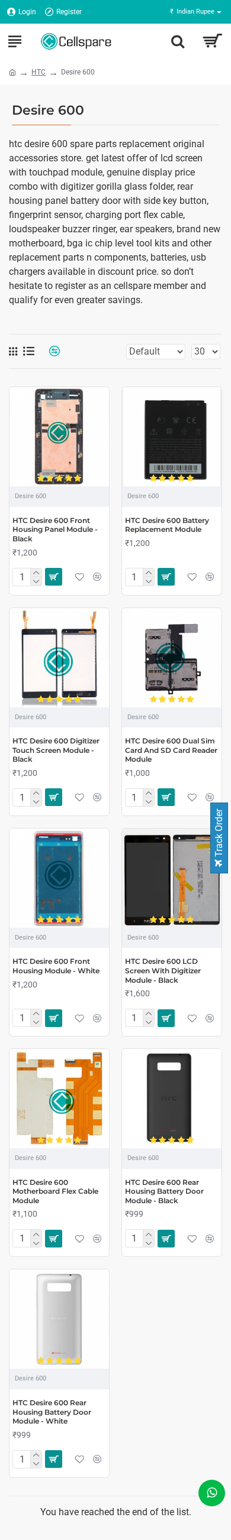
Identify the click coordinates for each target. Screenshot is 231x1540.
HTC (38, 72)
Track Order (218, 834)
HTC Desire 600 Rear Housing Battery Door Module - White (51, 1411)
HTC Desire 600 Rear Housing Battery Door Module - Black (164, 1191)
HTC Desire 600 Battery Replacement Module (167, 525)
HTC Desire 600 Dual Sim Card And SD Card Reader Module (171, 749)
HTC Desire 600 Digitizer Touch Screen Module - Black (56, 749)
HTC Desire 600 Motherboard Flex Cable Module (55, 1191)
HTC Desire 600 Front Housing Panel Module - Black (55, 529)
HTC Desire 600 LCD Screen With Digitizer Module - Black (163, 970)
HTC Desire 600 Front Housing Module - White (56, 966)
